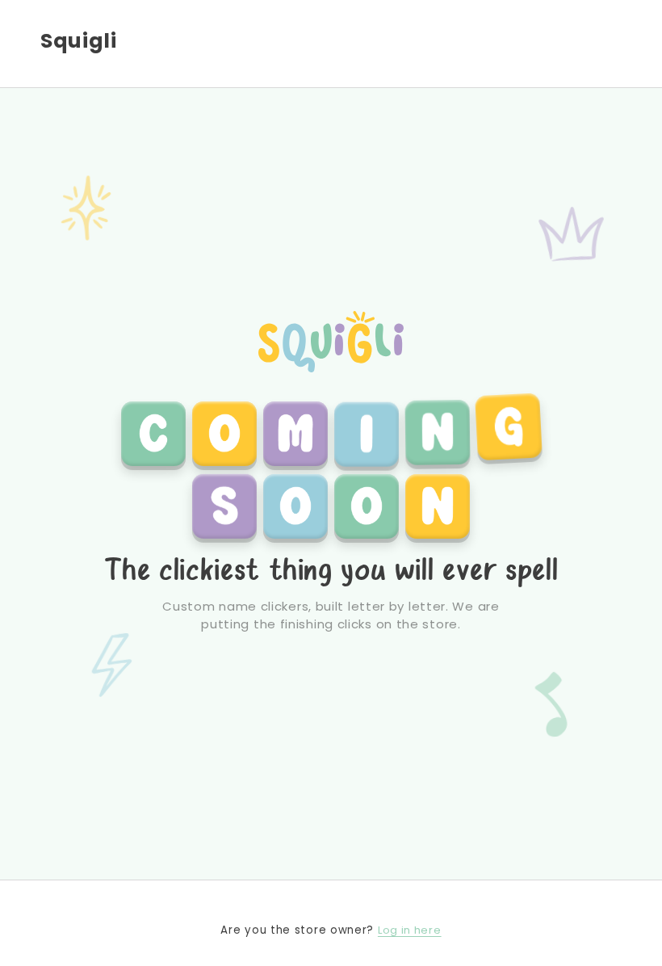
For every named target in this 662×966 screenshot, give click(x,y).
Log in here (410, 930)
